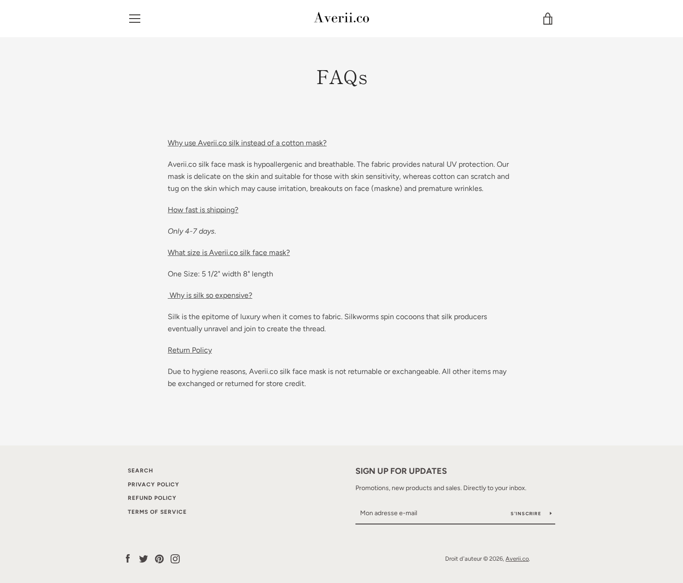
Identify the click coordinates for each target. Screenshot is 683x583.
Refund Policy (152, 498)
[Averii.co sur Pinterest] (159, 558)
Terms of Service (157, 512)
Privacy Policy (153, 484)
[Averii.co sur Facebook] (127, 558)
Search (140, 470)
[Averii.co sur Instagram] (175, 558)
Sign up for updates (401, 471)
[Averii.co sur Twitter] (143, 558)
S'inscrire (527, 514)
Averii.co (517, 558)
